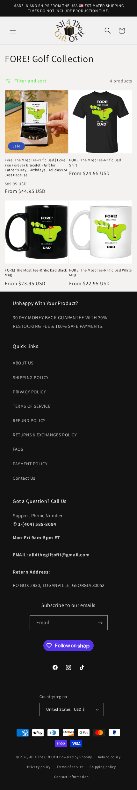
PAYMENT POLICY (30, 464)
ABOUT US (23, 363)
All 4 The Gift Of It (44, 757)
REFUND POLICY (29, 420)
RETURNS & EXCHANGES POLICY (45, 435)
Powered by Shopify (75, 757)
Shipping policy (103, 767)
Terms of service (70, 767)
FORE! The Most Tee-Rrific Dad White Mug (100, 273)
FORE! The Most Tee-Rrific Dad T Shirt (96, 162)
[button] (13, 31)
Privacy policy (39, 767)
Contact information (71, 776)
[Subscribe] (100, 622)
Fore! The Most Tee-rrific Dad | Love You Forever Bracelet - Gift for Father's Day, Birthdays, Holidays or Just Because (36, 167)
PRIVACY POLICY (29, 392)
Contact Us (24, 478)
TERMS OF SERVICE (32, 406)
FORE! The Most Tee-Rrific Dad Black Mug (36, 273)
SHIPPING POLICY (31, 377)
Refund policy (109, 757)
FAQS (18, 449)
